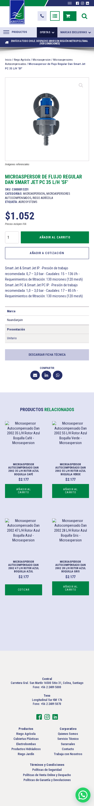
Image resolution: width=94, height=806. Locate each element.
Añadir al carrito (55, 237)
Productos (19, 32)
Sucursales (68, 744)
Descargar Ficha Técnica (47, 354)
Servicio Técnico (68, 739)
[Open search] (84, 16)
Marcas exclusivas (73, 32)
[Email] (35, 375)
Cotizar (23, 589)
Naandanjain (15, 320)
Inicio (8, 59)
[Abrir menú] (70, 3)
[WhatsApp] (57, 375)
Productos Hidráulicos (26, 749)
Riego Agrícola (22, 59)
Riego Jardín (26, 754)
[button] (42, 16)
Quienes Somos (68, 734)
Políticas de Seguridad (47, 770)
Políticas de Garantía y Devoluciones (47, 780)
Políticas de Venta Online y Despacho (47, 775)
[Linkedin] (46, 375)
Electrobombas (26, 744)
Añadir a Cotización (47, 253)
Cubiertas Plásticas (26, 739)
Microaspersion (42, 59)
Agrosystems (28, 202)
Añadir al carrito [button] (23, 491)
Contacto (68, 749)
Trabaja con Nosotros (68, 754)
